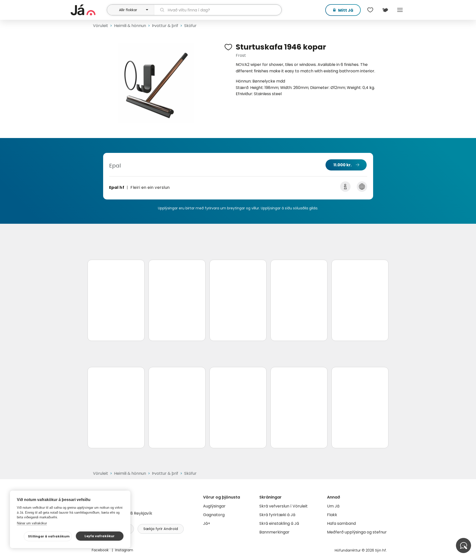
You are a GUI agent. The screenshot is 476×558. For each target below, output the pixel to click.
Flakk (332, 515)
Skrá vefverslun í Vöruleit (283, 506)
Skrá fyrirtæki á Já (277, 515)
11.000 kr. (342, 165)
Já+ (206, 523)
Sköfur (190, 25)
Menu (399, 9)
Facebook (101, 550)
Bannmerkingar (274, 532)
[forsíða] (88, 9)
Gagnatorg (214, 515)
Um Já (333, 506)
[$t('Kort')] (385, 9)
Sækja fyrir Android (160, 528)
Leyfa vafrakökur (100, 536)
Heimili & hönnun (130, 25)
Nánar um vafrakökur (32, 523)
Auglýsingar (214, 506)
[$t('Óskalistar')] (370, 9)
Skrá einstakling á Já (279, 523)
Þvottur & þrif (165, 25)
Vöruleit (100, 25)
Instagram (124, 550)
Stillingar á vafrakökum (49, 536)
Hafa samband (341, 523)
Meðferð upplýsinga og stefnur (357, 532)
